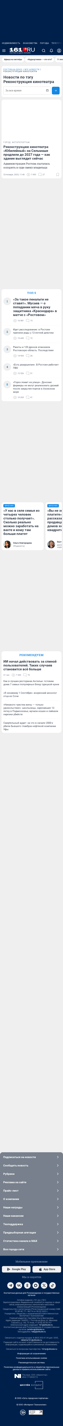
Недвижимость (11, 43)
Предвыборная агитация (19, 1232)
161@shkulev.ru (46, 1325)
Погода (44, 43)
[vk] (19, 1285)
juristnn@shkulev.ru (35, 1329)
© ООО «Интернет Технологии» (31, 1404)
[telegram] (10, 1285)
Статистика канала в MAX (20, 1241)
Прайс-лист (11, 1190)
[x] (44, 1285)
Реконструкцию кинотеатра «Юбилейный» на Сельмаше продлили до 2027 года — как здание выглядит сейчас (26, 152)
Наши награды (12, 1207)
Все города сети (13, 1249)
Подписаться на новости (19, 1157)
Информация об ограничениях (31, 1353)
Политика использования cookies (31, 1358)
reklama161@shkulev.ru (31, 1340)
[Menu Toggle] (4, 50)
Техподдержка (13, 1224)
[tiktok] (52, 1285)
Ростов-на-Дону (12, 69)
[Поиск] (43, 50)
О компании (11, 1199)
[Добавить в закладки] (58, 175)
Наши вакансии (13, 1215)
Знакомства (30, 43)
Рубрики (9, 1173)
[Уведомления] (51, 50)
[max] (35, 1285)
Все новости (32, 69)
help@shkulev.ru (39, 1332)
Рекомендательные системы (31, 1363)
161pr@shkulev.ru (49, 1349)
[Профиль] (59, 50)
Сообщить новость (15, 1165)
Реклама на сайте (14, 1182)
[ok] (27, 1285)
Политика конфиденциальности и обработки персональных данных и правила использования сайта (31, 1368)
